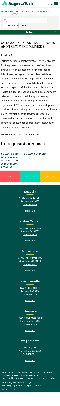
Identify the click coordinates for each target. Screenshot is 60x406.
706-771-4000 (30, 204)
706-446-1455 (30, 234)
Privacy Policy (49, 378)
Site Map (6, 372)
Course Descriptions (27, 11)
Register (30, 176)
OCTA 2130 (6, 167)
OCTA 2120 (41, 153)
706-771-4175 (30, 294)
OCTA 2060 (12, 163)
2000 (14, 14)
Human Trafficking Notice (12, 378)
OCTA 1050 (6, 160)
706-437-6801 (30, 354)
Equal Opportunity (10, 375)
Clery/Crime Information (44, 372)
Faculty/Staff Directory (29, 375)
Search (23, 25)
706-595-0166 (30, 324)
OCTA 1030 (12, 157)
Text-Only (39, 385)
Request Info (50, 176)
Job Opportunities (33, 378)
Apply (10, 176)
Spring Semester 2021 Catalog (10, 11)
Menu (50, 4)
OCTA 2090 (29, 153)
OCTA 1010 (6, 153)
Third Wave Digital (23, 385)
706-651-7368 (30, 264)
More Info (30, 210)
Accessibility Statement (22, 372)
